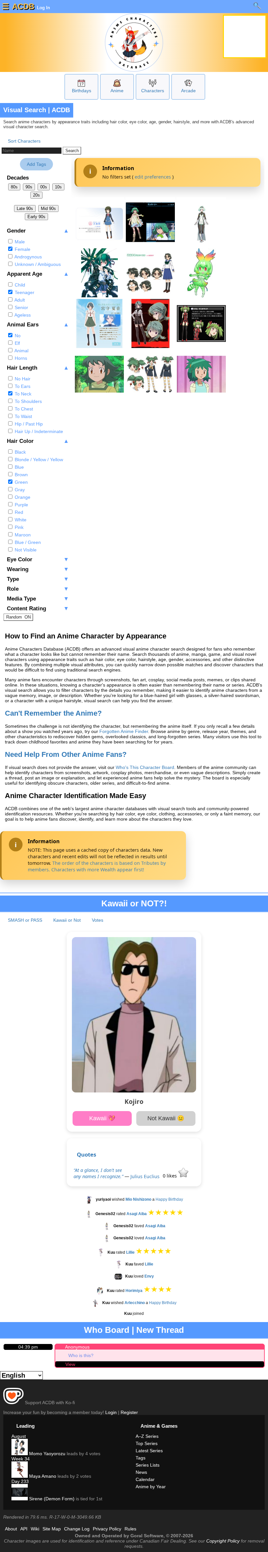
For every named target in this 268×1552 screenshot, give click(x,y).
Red (18, 512)
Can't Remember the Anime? (53, 713)
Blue (18, 467)
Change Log (77, 1528)
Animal (20, 350)
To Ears (21, 386)
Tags (140, 1457)
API (23, 1528)
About (11, 1528)
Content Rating (38, 608)
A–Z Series (147, 1436)
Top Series (147, 1443)
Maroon (22, 534)
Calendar (145, 1479)
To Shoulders (27, 401)
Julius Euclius (144, 1176)
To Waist (22, 416)
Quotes (86, 1154)
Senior (20, 307)
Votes (97, 920)
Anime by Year (151, 1486)
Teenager (23, 292)
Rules (130, 1528)
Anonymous (77, 1347)
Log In (43, 7)
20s (36, 195)
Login (111, 1412)
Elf (16, 343)
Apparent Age (38, 274)
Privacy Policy (107, 1528)
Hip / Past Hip (28, 424)
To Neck (22, 393)
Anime (117, 90)
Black (19, 452)
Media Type (38, 599)
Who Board (106, 1329)
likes (170, 1176)
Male (19, 241)
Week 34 (20, 1458)
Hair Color (38, 441)
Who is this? (80, 1355)
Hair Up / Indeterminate (38, 431)
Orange (21, 497)
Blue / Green (27, 542)
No (17, 335)
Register (129, 1412)
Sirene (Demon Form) (51, 1498)
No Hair (21, 378)
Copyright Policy (223, 1540)
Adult (19, 300)
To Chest (23, 408)
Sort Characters (24, 141)
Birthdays (81, 90)
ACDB (23, 6)
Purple (20, 504)
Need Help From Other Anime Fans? (65, 754)
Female (21, 249)
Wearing (38, 569)
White (19, 519)
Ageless (22, 315)
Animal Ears (38, 325)
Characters (152, 90)
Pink (18, 527)
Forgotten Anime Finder (123, 731)
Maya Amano (42, 1476)
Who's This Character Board (145, 767)
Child (19, 285)
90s (28, 186)
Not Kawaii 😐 (165, 1118)
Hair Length (38, 368)
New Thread (160, 1329)
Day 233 (20, 1481)
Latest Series (149, 1450)
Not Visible (25, 549)
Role (38, 589)
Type (38, 579)
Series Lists (147, 1465)
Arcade (188, 90)
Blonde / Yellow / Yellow (38, 459)
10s (58, 186)
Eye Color (38, 559)
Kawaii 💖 (102, 1118)
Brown (20, 474)
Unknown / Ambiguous (37, 264)
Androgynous (27, 256)
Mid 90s (48, 208)
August (18, 1436)
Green (20, 482)
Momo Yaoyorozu (46, 1453)
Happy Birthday (169, 1199)
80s (14, 186)
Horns (20, 358)
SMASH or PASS (25, 920)
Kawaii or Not (67, 920)
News (141, 1472)
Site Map (51, 1528)
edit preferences (153, 177)
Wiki (35, 1528)
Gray (19, 489)
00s (43, 186)
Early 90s (36, 216)
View (70, 1364)
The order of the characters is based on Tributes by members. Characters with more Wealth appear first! (97, 866)
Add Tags (36, 164)
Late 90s (25, 208)
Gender (38, 231)
